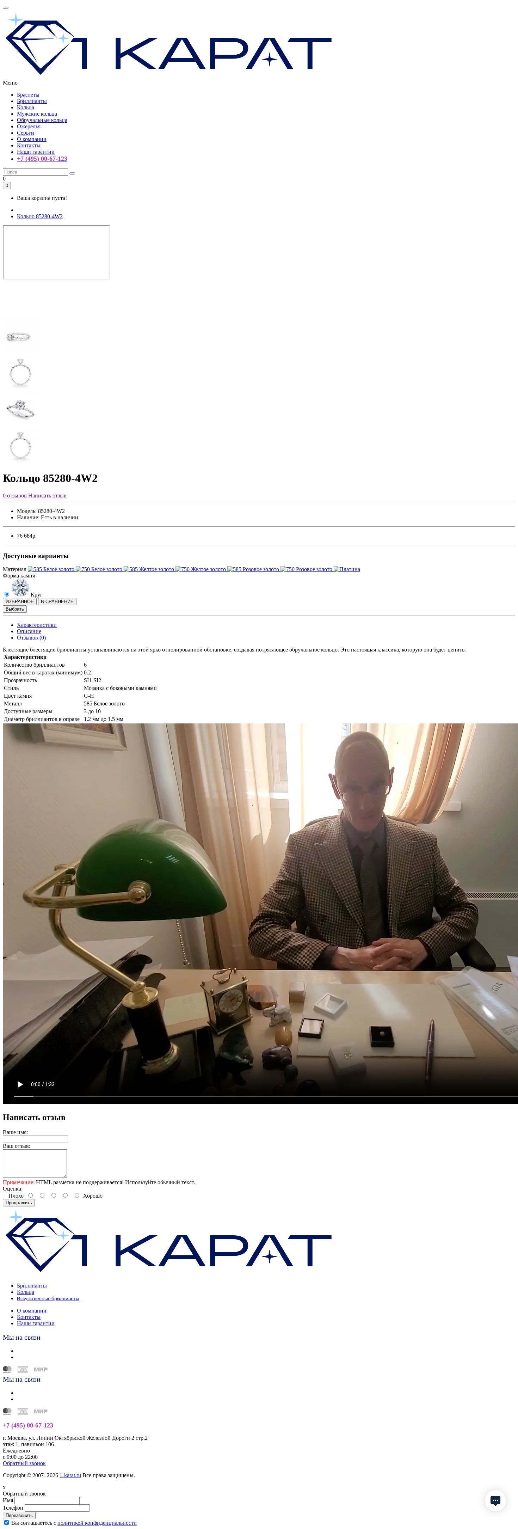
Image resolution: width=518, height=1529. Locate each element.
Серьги (25, 133)
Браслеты (28, 95)
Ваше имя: (15, 1132)
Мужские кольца (37, 114)
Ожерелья (29, 126)
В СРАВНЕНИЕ (57, 601)
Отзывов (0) (31, 638)
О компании (32, 139)
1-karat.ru (70, 1475)
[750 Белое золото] (100, 569)
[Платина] (347, 569)
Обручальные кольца (42, 120)
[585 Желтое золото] (149, 569)
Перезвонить (19, 1515)
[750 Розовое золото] (307, 569)
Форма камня (19, 576)
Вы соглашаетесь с (74, 1523)
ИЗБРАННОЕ (20, 601)
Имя (8, 1500)
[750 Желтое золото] (201, 569)
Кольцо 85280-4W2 (40, 216)
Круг (36, 595)
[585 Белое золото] (52, 569)
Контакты (29, 145)
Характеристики (37, 625)
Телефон (13, 1508)
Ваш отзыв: (16, 1146)
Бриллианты (32, 101)
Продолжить (19, 1202)
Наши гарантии (36, 152)
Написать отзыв (47, 496)
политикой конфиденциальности (97, 1523)
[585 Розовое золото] (253, 569)
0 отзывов (15, 496)
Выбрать (15, 609)
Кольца (25, 107)
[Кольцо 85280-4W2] (20, 314)
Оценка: (13, 1189)
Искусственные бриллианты (48, 1299)
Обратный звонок (24, 1463)
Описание (29, 631)
